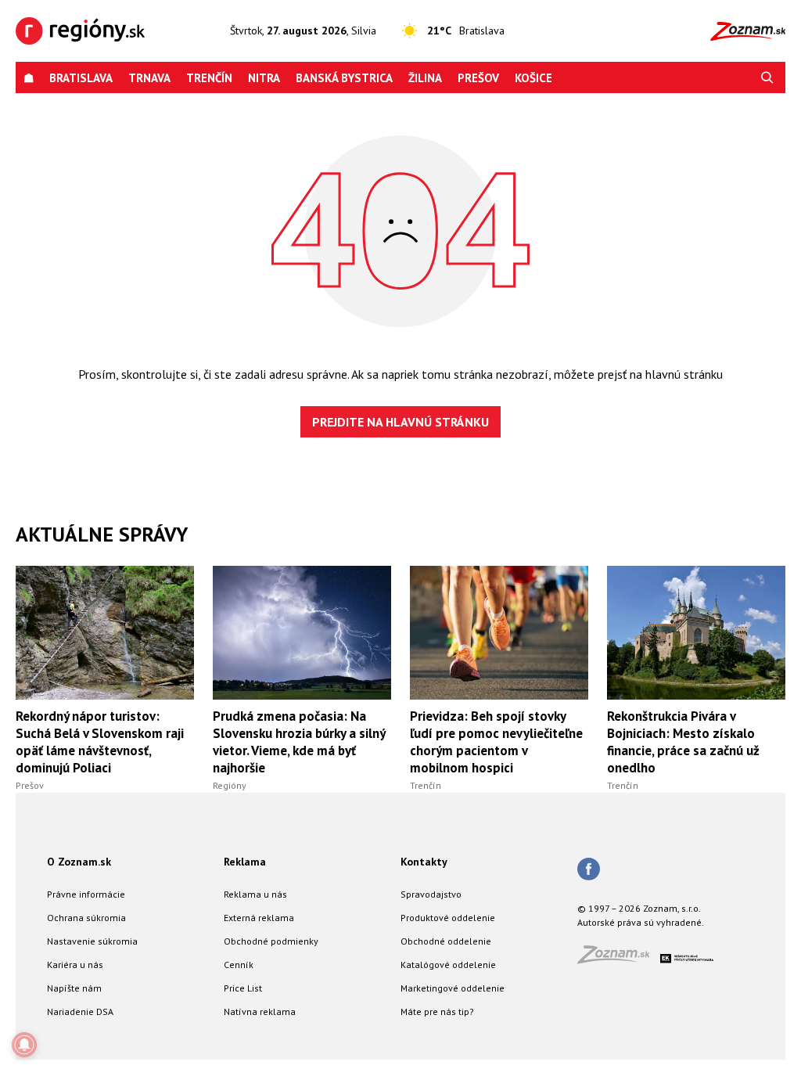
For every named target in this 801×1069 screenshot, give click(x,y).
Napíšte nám (74, 988)
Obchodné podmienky (271, 941)
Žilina (425, 77)
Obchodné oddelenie (445, 941)
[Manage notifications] (24, 1044)
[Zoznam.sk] (618, 959)
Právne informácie (86, 894)
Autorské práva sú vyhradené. (640, 922)
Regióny (229, 785)
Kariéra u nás (75, 964)
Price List (243, 988)
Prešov (478, 77)
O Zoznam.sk (79, 862)
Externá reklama (259, 917)
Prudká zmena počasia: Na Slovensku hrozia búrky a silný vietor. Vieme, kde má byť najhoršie (299, 741)
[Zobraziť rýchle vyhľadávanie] (767, 78)
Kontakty (423, 862)
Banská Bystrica (344, 77)
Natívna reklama (260, 1011)
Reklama (245, 862)
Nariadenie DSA (80, 1011)
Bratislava (81, 77)
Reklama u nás (255, 894)
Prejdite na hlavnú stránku (400, 422)
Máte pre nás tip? (437, 1011)
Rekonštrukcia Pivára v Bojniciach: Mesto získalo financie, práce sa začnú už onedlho (683, 741)
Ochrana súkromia (86, 917)
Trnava (149, 77)
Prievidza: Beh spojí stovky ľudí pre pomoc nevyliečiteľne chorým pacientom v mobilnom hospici (496, 741)
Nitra (264, 77)
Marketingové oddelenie (452, 988)
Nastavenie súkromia (92, 941)
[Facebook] (588, 870)
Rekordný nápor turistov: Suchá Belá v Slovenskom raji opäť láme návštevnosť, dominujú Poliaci (100, 741)
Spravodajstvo (431, 894)
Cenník (238, 964)
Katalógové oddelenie (448, 964)
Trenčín (209, 77)
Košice (533, 77)
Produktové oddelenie (447, 917)
